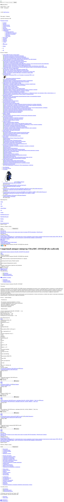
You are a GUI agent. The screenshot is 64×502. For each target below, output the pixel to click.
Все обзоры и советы (4, 235)
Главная (4, 22)
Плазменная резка (7, 73)
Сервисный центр (7, 29)
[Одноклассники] (4, 245)
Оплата (4, 27)
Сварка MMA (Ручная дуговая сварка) (11, 54)
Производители (6, 25)
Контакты (5, 28)
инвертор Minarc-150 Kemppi (9, 196)
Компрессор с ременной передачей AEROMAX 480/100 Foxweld (16, 189)
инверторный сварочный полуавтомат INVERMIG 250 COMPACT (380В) (19, 193)
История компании (10, 31)
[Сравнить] (1, 382)
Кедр (1, 318)
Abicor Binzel (3, 208)
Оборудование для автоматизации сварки (12, 135)
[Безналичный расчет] (8, 275)
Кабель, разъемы (6, 113)
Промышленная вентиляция (9, 163)
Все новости (3, 230)
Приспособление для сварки (9, 101)
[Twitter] (2, 245)
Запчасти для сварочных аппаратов (10, 144)
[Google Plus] (5, 245)
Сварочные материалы (8, 116)
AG (1, 210)
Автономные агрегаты (8, 99)
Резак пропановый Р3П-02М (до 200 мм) (11, 186)
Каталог (4, 23)
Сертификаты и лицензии (11, 32)
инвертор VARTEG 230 (5, 385)
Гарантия (5, 40)
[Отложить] (1, 383)
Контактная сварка (7, 131)
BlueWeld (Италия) (4, 216)
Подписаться (15, 228)
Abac (1, 206)
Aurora (1, 212)
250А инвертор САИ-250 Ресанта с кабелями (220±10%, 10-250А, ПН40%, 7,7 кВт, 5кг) (19, 401)
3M (1, 203)
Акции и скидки (6, 26)
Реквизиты (8, 35)
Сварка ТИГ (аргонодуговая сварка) (10, 68)
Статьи (4, 41)
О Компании (5, 30)
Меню (4, 46)
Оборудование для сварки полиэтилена (11, 130)
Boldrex (2, 218)
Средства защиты (6, 121)
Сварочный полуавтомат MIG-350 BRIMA (12, 182)
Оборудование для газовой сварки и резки (12, 82)
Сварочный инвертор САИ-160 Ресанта (8, 369)
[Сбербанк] (5, 273)
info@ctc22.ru (6, 12)
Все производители (4, 223)
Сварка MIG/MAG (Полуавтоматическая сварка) (13, 60)
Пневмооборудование (7, 95)
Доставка (5, 38)
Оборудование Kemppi (8, 159)
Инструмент (5, 136)
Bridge (1, 220)
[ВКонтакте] (1, 245)
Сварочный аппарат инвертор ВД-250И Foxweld (10, 417)
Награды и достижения (10, 34)
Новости (5, 39)
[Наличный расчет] (7, 274)
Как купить (8, 36)
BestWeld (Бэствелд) (4, 214)
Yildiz (1, 201)
